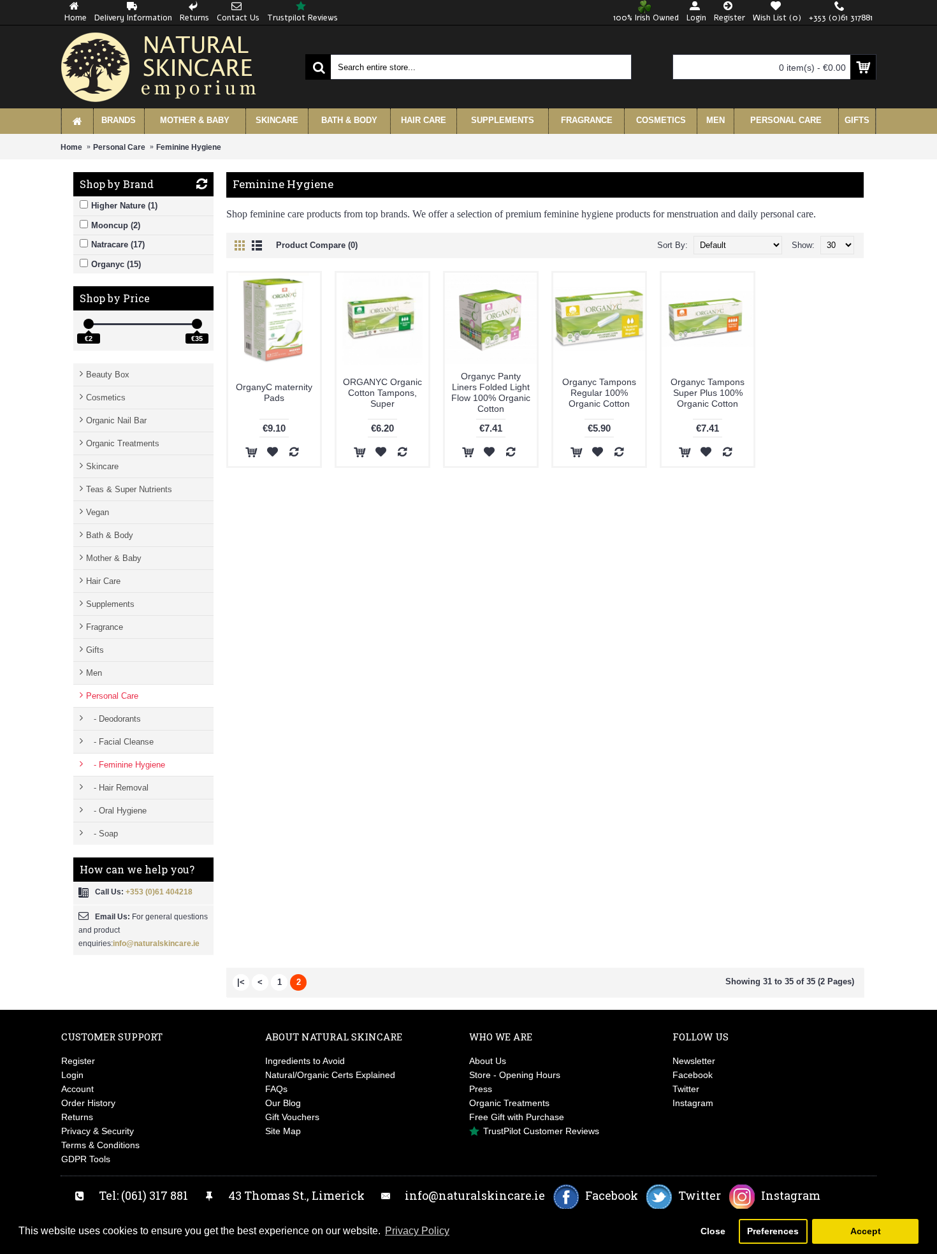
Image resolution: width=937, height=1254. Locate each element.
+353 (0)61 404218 (159, 891)
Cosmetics (106, 397)
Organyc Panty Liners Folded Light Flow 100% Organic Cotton (490, 392)
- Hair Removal (117, 787)
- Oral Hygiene (116, 810)
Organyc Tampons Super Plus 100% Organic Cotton (708, 393)
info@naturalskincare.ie (156, 943)
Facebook (692, 1075)
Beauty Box (107, 374)
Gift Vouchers (292, 1117)
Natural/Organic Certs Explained (330, 1075)
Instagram (692, 1103)
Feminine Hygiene (188, 147)
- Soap (102, 833)
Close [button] (713, 1231)
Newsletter (693, 1061)
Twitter (685, 1089)
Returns (77, 1117)
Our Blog (283, 1103)
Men (94, 673)
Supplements (110, 604)
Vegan (97, 512)
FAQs (276, 1089)
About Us (487, 1061)
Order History (88, 1103)
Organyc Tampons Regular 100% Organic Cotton (599, 393)
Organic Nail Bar (116, 420)
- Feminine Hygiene (125, 764)
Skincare (102, 466)
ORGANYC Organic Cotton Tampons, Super (382, 393)
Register (78, 1061)
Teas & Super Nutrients (129, 489)
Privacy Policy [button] (417, 1230)
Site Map (283, 1131)
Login (72, 1075)
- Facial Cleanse (120, 742)
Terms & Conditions (100, 1145)
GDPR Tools (85, 1159)
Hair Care (103, 581)
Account (77, 1089)
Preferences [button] (773, 1231)
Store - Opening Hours (514, 1075)
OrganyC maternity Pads (274, 392)
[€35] (197, 324)
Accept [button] (865, 1231)
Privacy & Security (97, 1131)
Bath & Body (109, 535)
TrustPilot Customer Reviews (541, 1131)
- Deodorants (113, 719)
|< (241, 982)
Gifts (95, 650)
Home (71, 147)
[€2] (89, 324)
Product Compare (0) (317, 245)
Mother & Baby (114, 558)
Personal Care (119, 147)
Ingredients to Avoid (305, 1061)
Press (480, 1089)
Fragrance (104, 627)
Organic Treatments (122, 443)
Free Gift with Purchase (516, 1117)
